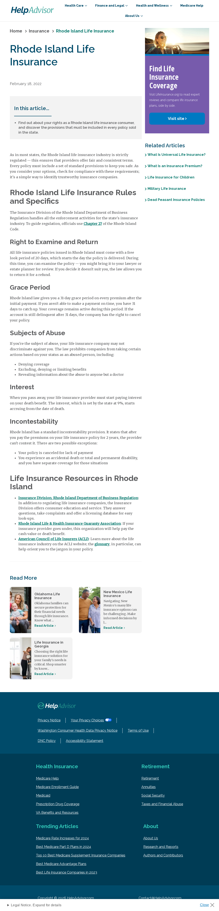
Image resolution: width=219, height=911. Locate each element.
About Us (150, 838)
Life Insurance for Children (171, 177)
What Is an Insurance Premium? (175, 166)
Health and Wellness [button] (152, 5)
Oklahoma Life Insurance (47, 596)
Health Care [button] (74, 5)
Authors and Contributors (163, 855)
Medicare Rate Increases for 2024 (62, 838)
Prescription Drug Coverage (57, 804)
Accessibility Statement (84, 741)
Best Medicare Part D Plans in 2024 (63, 847)
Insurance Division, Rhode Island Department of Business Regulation (78, 498)
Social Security (153, 795)
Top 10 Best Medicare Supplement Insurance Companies (80, 855)
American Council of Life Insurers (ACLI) (53, 539)
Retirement (150, 778)
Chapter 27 (93, 223)
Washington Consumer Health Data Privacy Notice (77, 730)
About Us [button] (132, 16)
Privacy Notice (49, 720)
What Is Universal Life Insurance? (177, 155)
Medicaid (43, 795)
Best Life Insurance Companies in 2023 (66, 872)
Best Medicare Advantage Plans (61, 864)
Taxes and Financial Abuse (162, 804)
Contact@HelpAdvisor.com (160, 898)
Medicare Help (191, 5)
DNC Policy (47, 741)
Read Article (44, 625)
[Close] (208, 904)
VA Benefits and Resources (57, 813)
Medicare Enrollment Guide (57, 787)
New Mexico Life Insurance (118, 594)
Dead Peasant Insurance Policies (176, 200)
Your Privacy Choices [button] (87, 720)
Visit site (176, 118)
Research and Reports (160, 847)
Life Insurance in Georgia (48, 644)
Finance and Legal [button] (109, 5)
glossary (102, 544)
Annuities (148, 787)
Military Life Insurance (167, 189)
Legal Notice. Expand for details (36, 905)
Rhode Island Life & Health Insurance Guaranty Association (69, 523)
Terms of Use (138, 730)
